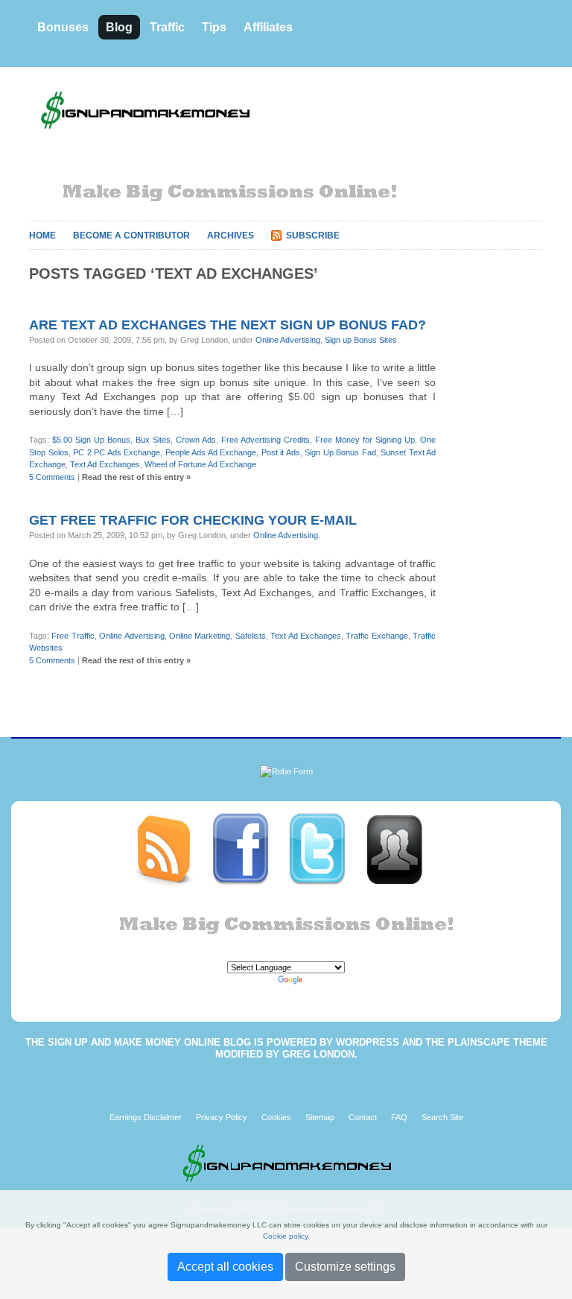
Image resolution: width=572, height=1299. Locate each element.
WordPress (367, 1042)
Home (42, 235)
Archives (230, 235)
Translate (322, 980)
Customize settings (345, 1266)
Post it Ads (280, 452)
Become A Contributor (131, 235)
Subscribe (313, 235)
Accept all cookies (225, 1266)
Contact (363, 1117)
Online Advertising (287, 339)
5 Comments (52, 476)
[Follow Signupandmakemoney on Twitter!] (325, 848)
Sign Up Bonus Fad (340, 452)
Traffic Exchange (376, 635)
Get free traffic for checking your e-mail (193, 520)
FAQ (399, 1117)
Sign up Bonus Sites (361, 339)
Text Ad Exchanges (105, 464)
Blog (119, 27)
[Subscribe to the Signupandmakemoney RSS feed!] (172, 848)
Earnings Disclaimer (145, 1117)
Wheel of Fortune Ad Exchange (200, 464)
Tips (214, 27)
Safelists (250, 635)
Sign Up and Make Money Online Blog (149, 1042)
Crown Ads (196, 439)
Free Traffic (72, 635)
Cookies (276, 1117)
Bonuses (63, 27)
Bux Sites (153, 439)
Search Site (442, 1117)
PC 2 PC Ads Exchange (116, 452)
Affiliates (268, 27)
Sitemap (319, 1117)
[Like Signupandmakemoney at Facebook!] (249, 848)
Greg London (318, 1054)
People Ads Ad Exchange (211, 452)
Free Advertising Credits (265, 439)
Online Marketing (199, 635)
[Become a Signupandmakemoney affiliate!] (401, 848)
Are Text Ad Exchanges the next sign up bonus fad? (227, 324)
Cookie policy (285, 1236)
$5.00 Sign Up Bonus (91, 439)
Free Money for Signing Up (365, 439)
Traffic (167, 27)
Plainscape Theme (497, 1042)
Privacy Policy (221, 1117)
